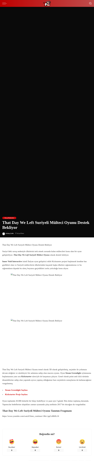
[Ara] (90, 3)
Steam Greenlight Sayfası (16, 390)
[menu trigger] (5, 3)
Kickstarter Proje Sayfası (16, 394)
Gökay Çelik (10, 233)
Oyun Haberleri (9, 218)
